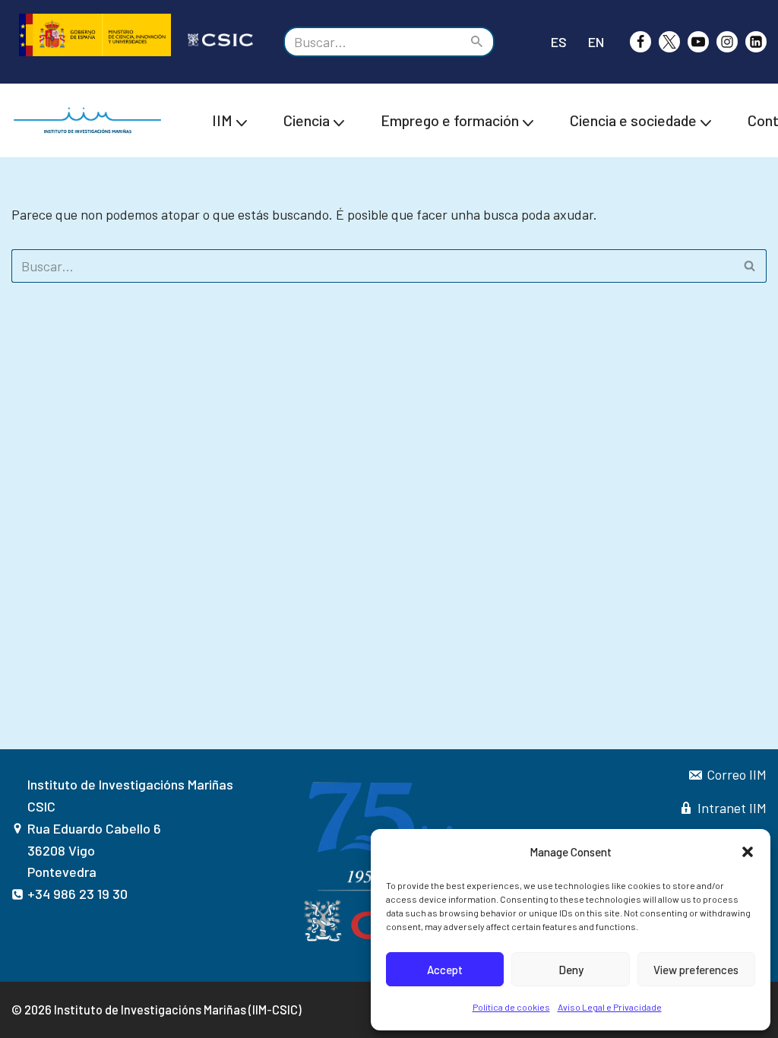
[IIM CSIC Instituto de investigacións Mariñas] (91, 120)
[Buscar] (477, 42)
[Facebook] (640, 41)
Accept (445, 969)
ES (559, 41)
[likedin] (756, 41)
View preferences (695, 969)
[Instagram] (727, 41)
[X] (669, 41)
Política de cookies (511, 1007)
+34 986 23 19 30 (77, 893)
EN (596, 41)
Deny (571, 969)
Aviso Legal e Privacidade (610, 1007)
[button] (747, 851)
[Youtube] (698, 41)
